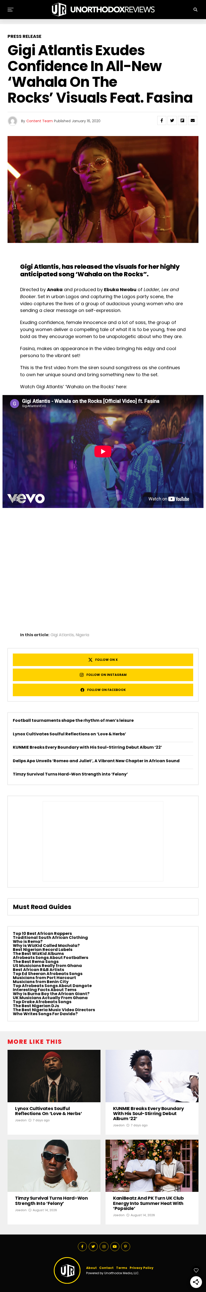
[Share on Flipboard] (182, 120)
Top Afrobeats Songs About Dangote (52, 986)
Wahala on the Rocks (110, 274)
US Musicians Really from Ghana (47, 965)
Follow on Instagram (106, 675)
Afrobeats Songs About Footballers (50, 957)
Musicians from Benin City (41, 982)
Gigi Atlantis (39, 266)
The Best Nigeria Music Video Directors (54, 1010)
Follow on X (106, 660)
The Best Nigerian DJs (36, 1006)
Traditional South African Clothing (50, 937)
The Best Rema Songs (36, 961)
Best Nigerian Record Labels (42, 949)
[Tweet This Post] (172, 120)
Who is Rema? (27, 941)
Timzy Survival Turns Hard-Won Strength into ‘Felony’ (70, 774)
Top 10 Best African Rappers (42, 933)
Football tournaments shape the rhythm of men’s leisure (73, 720)
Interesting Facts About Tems (44, 990)
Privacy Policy (141, 1268)
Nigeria (82, 635)
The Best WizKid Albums (38, 953)
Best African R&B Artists (38, 970)
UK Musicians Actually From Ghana (50, 998)
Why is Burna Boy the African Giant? (51, 994)
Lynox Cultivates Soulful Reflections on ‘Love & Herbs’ (69, 734)
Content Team (39, 120)
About (91, 1268)
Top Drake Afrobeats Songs (42, 1002)
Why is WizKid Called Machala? (46, 945)
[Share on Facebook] (161, 120)
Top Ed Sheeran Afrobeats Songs (47, 974)
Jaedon (21, 1120)
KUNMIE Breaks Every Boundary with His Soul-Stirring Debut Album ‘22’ (87, 747)
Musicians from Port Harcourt (44, 978)
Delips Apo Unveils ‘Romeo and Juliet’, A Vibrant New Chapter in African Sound (96, 761)
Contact (106, 1268)
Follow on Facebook (106, 690)
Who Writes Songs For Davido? (45, 1014)
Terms (121, 1268)
